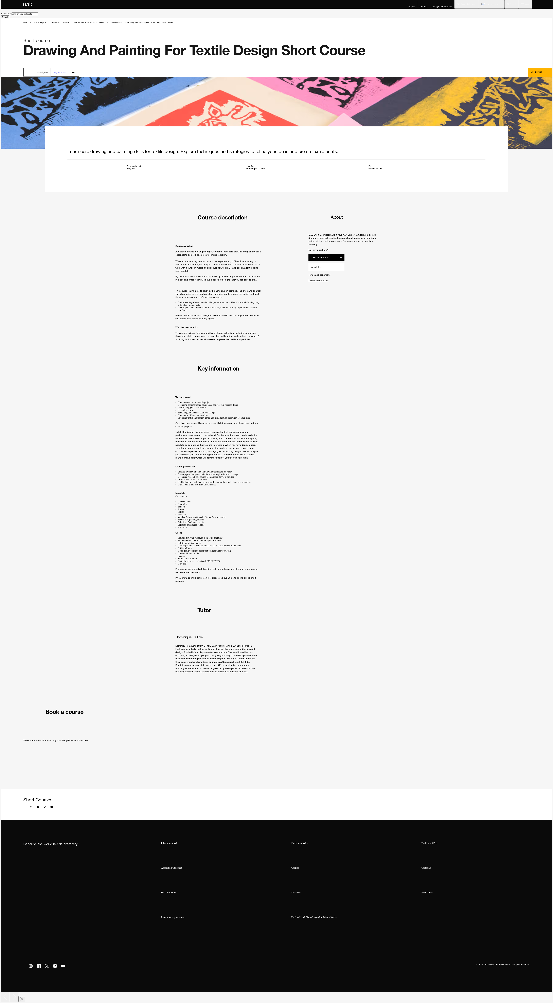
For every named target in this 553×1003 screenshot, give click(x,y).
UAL (25, 22)
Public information (299, 843)
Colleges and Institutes (442, 6)
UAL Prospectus (168, 892)
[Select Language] (492, 4)
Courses (423, 6)
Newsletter (316, 267)
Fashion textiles (115, 22)
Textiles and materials (60, 22)
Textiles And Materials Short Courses (89, 22)
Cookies (295, 868)
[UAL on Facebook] (39, 966)
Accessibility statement (171, 868)
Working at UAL (429, 843)
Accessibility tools (468, 4)
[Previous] (5, 997)
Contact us (426, 868)
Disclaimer (296, 892)
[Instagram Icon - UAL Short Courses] (31, 807)
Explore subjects (39, 22)
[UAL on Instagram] (31, 966)
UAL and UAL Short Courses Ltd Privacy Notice (314, 917)
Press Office (426, 892)
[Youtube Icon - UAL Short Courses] (51, 807)
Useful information (318, 280)
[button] (512, 4)
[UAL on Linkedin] (55, 966)
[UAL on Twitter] (47, 966)
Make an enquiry (319, 257)
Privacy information (170, 843)
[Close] (21, 999)
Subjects (411, 6)
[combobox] (25, 13)
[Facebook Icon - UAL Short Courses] (37, 807)
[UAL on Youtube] (63, 966)
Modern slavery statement (172, 917)
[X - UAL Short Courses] (44, 807)
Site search (6, 13)
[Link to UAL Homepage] (27, 4)
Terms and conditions (319, 274)
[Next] (14, 997)
